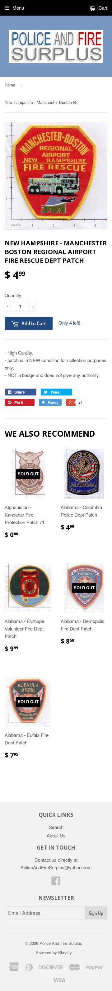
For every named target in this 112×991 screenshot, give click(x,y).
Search (56, 827)
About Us (56, 835)
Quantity (13, 295)
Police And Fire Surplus (61, 943)
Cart (102, 7)
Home (10, 85)
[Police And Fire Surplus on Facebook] (56, 882)
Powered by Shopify (54, 952)
